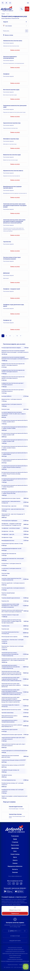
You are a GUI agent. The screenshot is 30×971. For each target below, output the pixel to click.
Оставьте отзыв (15, 936)
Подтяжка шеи (15, 629)
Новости (15, 860)
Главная (3, 13)
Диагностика (15, 848)
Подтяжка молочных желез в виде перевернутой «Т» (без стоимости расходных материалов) (15, 606)
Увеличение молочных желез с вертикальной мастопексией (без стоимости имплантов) (15, 654)
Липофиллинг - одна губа (15, 534)
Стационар (15, 842)
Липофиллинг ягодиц (15, 537)
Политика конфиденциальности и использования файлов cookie (15, 961)
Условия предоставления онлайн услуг (15, 949)
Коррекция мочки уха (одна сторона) (15, 498)
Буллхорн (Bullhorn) (15, 396)
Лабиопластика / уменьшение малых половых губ (15, 502)
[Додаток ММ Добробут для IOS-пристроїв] (19, 891)
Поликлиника (15, 836)
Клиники (15, 863)
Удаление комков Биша (15, 712)
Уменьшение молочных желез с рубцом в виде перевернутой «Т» (15, 725)
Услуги (7, 13)
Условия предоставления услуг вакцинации (15, 951)
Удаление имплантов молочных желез (15, 709)
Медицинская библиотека (15, 866)
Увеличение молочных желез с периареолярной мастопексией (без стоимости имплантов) (15, 667)
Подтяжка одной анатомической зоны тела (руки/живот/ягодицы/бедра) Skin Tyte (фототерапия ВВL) (15, 621)
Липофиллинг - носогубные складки (15, 528)
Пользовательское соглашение (15, 947)
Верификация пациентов (15, 957)
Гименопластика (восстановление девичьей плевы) (15, 756)
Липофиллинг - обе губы (15, 531)
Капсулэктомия (15, 409)
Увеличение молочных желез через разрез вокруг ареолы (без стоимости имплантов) (15, 685)
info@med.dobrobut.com (16, 876)
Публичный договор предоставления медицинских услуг (14, 953)
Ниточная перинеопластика (15, 780)
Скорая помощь (15, 854)
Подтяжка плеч (15, 625)
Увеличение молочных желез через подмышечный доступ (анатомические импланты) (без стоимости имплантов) (15, 673)
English (20, 964)
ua (10, 2)
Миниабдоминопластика (15, 540)
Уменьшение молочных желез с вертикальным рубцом (15, 716)
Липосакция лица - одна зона (15, 506)
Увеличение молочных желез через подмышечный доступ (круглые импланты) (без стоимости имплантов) (15, 679)
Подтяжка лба (15, 601)
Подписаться (15, 913)
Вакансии (15, 872)
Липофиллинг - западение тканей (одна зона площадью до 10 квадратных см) (15, 524)
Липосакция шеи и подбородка (15, 520)
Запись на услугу (15, 50)
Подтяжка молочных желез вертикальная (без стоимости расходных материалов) (15, 611)
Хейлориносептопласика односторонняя (15, 734)
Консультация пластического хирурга (15, 347)
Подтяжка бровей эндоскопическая (15, 598)
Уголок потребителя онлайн (15, 955)
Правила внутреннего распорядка (15, 959)
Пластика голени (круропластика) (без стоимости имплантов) (15, 579)
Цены (15, 851)
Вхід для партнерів (15, 940)
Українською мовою (13, 964)
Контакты (15, 869)
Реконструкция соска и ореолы (15, 636)
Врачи (15, 857)
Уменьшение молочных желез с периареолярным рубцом (15, 721)
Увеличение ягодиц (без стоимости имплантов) (15, 705)
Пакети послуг (15, 845)
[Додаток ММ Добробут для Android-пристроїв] (8, 891)
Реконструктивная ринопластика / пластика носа (15, 632)
